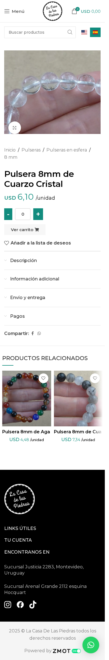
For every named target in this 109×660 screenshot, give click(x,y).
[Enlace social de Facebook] (32, 333)
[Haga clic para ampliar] (14, 127)
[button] (90, 645)
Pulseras (31, 150)
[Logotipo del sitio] (52, 10)
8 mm (10, 157)
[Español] (95, 32)
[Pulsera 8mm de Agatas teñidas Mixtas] (26, 398)
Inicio (10, 150)
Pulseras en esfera (66, 150)
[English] (84, 32)
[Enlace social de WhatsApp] (39, 333)
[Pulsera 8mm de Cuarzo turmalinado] (78, 398)
